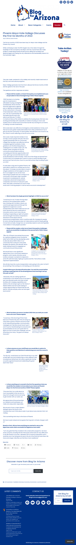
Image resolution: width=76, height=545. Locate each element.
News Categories (34, 25)
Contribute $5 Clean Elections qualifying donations (65, 111)
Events (49, 25)
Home (13, 25)
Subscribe (38, 471)
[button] (64, 25)
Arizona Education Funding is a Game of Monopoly (13, 497)
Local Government (41, 482)
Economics (27, 482)
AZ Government (9, 482)
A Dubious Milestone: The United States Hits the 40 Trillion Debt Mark (14, 511)
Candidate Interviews (18, 482)
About (20, 25)
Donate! (58, 25)
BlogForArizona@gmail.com (38, 497)
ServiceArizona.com (65, 76)
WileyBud (8, 523)
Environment (33, 482)
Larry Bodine (9, 509)
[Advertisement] (26, 68)
